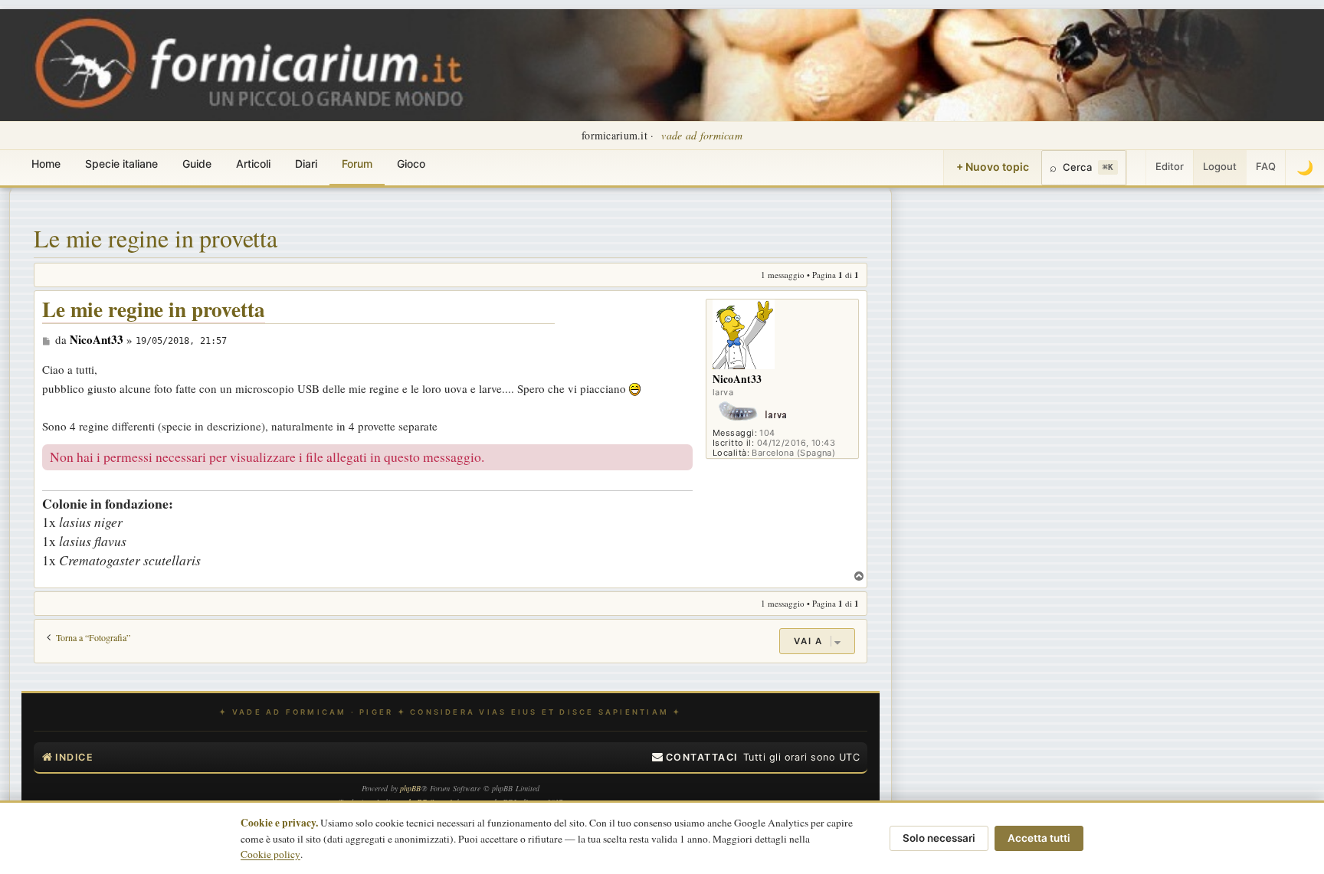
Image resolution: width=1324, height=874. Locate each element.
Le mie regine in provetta (155, 237)
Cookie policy (270, 854)
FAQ (1266, 166)
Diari (306, 163)
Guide (196, 163)
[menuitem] (695, 757)
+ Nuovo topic (992, 166)
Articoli (253, 163)
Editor (1169, 166)
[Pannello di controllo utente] (1136, 167)
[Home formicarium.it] (662, 65)
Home (46, 163)
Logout (1220, 166)
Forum (357, 163)
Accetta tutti (1039, 838)
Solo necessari (939, 838)
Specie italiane (121, 163)
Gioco (411, 163)
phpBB (410, 788)
